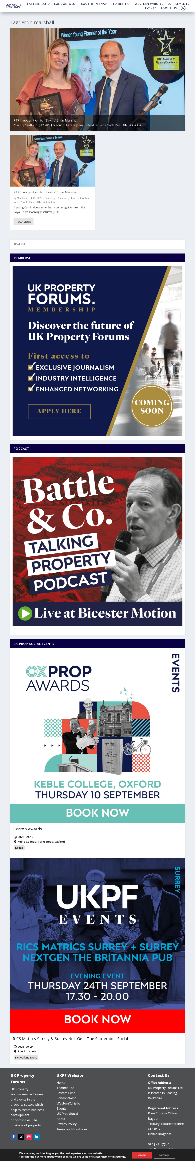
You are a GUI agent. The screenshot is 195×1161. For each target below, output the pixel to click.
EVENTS (151, 8)
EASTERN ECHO (38, 3)
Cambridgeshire (75, 125)
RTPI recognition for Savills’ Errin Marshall (46, 120)
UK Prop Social (67, 1114)
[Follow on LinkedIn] (37, 1137)
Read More (23, 221)
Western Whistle (68, 1103)
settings (120, 1157)
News (102, 125)
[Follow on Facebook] (14, 1137)
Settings (164, 1155)
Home (61, 1083)
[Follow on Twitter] (21, 1137)
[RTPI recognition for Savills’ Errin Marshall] (52, 161)
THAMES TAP (121, 3)
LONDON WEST (65, 3)
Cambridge (59, 125)
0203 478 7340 (158, 1144)
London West (66, 1098)
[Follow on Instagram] (29, 1137)
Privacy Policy (67, 1124)
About (61, 1119)
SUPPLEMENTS (178, 3)
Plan (117, 125)
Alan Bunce (31, 125)
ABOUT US (169, 8)
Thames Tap (65, 1088)
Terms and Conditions (72, 1129)
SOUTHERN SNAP (94, 3)
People (110, 125)
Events (61, 1108)
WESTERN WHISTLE (149, 3)
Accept (142, 1155)
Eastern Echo (91, 125)
